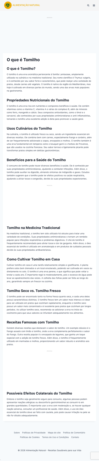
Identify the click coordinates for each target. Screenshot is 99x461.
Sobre (17, 432)
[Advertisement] (49, 35)
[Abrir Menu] (94, 5)
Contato (75, 437)
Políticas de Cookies (30, 437)
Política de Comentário (74, 432)
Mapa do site (54, 432)
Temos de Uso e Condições (55, 437)
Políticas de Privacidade (34, 432)
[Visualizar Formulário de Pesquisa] (88, 5)
